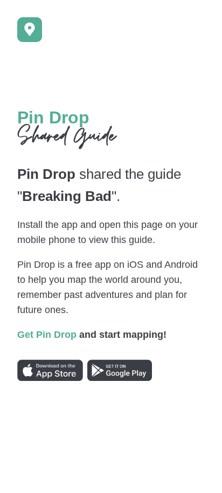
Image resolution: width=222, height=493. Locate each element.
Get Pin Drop (47, 334)
